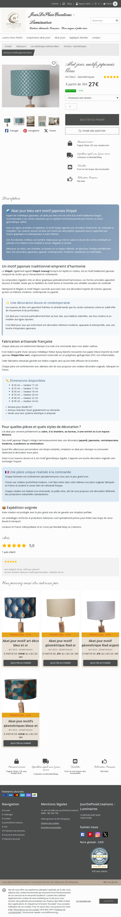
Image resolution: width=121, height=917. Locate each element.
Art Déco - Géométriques (79, 77)
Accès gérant (111, 882)
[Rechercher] (117, 21)
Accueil (8, 46)
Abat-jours (21, 46)
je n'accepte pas (83, 901)
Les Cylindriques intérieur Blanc (45, 46)
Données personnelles (51, 827)
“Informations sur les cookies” (26, 909)
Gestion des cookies (50, 823)
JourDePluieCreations (13, 822)
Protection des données (14, 830)
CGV (5, 826)
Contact (54, 3)
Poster (52, 130)
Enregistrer (33, 130)
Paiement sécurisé (11, 839)
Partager (14, 130)
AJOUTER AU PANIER (92, 119)
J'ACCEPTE (108, 901)
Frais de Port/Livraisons (14, 835)
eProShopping (71, 882)
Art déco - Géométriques (75, 46)
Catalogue (8, 814)
